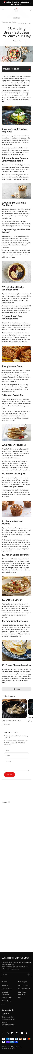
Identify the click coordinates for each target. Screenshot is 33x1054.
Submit (9, 775)
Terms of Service (7, 997)
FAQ (3, 1004)
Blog (19, 997)
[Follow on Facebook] (3, 1033)
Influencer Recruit (24, 989)
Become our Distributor (22, 993)
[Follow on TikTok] (26, 1033)
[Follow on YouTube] (22, 1033)
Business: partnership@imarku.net (8, 1025)
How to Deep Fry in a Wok (11, 721)
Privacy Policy (13, 742)
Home (3, 22)
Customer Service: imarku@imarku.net (8, 1018)
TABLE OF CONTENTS (11, 69)
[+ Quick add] (13, 818)
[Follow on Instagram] (12, 1033)
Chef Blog (8, 22)
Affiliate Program (23, 985)
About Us (5, 985)
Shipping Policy (7, 989)
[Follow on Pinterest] (17, 1033)
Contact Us (5, 1014)
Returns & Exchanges (5, 993)
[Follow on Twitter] (8, 1033)
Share (18, 689)
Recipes (16, 18)
